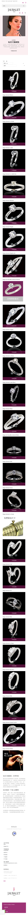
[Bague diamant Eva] (12, 581)
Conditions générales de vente (10, 863)
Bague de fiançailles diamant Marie (11, 435)
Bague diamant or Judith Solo (9, 174)
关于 (5, 909)
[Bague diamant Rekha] (12, 739)
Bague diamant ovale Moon (9, 382)
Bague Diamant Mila (7, 696)
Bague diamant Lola (7, 564)
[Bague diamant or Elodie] (12, 112)
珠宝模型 (5, 854)
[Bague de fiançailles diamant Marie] (12, 426)
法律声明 (6, 907)
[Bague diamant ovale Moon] (12, 373)
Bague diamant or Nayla (8, 643)
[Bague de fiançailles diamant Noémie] (12, 270)
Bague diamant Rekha (8, 748)
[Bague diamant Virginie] (12, 320)
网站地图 (6, 911)
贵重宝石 (5, 852)
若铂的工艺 (6, 846)
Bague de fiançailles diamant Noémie (11, 279)
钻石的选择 (6, 850)
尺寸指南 (5, 859)
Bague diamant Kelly (7, 461)
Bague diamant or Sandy (8, 514)
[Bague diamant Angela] (12, 217)
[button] (4, 61)
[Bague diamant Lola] (12, 555)
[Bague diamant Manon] (12, 86)
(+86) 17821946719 (12, 875)
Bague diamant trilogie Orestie (10, 722)
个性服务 (5, 856)
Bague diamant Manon (8, 95)
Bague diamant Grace (8, 487)
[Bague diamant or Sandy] (12, 505)
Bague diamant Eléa (7, 617)
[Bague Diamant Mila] (12, 687)
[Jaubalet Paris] (14, 10)
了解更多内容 (14, 50)
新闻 (5, 844)
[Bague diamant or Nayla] (12, 634)
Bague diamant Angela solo (9, 253)
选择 (5, 65)
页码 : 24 (6, 63)
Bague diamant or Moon (8, 356)
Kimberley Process (17, 828)
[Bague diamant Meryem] (12, 191)
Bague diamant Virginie (8, 329)
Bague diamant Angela (8, 226)
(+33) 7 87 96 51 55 (12, 878)
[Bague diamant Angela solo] (12, 244)
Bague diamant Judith (8, 147)
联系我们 (5, 865)
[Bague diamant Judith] (12, 138)
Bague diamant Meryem (8, 200)
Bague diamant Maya (7, 408)
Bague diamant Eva (7, 590)
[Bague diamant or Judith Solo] (12, 165)
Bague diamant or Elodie (8, 121)
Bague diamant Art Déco (8, 669)
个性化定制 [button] (14, 91)
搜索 (24, 5)
